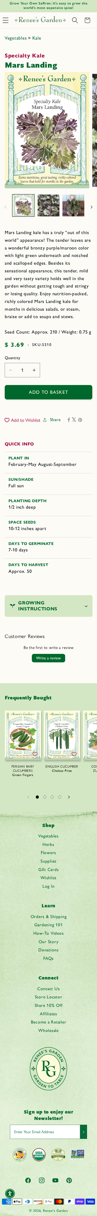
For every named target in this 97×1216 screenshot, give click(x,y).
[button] (75, 20)
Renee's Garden (55, 1211)
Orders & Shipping (49, 916)
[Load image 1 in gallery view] (23, 205)
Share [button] (55, 419)
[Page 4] (59, 797)
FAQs (48, 958)
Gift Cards (48, 869)
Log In (49, 886)
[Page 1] (37, 797)
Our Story (49, 941)
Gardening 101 (48, 924)
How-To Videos (48, 933)
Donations (48, 949)
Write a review (48, 658)
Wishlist (48, 877)
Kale (36, 38)
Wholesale (48, 1030)
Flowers (48, 852)
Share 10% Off (49, 1005)
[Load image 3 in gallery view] (73, 205)
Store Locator (48, 996)
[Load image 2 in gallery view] (48, 205)
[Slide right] (91, 206)
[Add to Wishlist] (35, 754)
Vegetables (16, 38)
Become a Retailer (48, 1021)
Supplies (48, 861)
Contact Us (48, 988)
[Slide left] (5, 206)
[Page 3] (52, 797)
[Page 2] (44, 797)
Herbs (48, 844)
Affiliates (48, 1013)
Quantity (12, 357)
